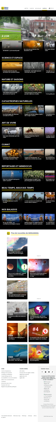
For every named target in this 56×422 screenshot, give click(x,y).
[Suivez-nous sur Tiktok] (52, 372)
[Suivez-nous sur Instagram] (45, 372)
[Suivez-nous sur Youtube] (49, 372)
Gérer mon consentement (7, 379)
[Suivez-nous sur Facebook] (42, 372)
